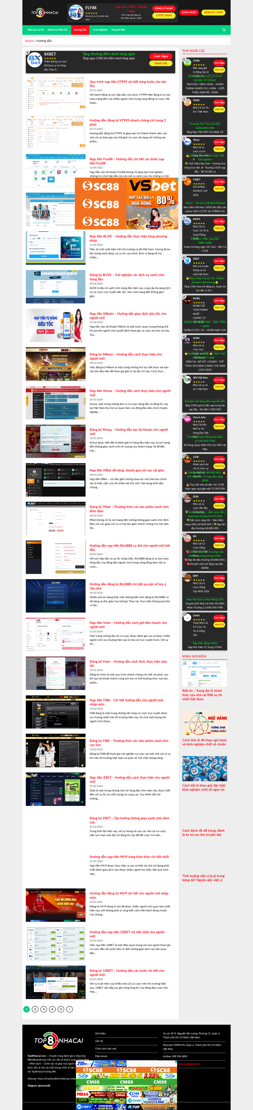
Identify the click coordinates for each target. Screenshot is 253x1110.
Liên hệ (99, 1041)
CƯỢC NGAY (164, 15)
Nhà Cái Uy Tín (36, 30)
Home (29, 41)
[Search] (224, 30)
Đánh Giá (161, 63)
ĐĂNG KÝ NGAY (164, 8)
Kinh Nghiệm (100, 30)
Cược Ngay (161, 56)
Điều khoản (101, 1056)
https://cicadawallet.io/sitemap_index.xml (59, 1079)
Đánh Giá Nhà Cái (57, 30)
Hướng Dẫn (80, 30)
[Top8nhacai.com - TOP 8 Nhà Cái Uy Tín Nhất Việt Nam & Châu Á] (45, 13)
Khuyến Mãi (118, 30)
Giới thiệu (100, 1033)
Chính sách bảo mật (105, 1049)
